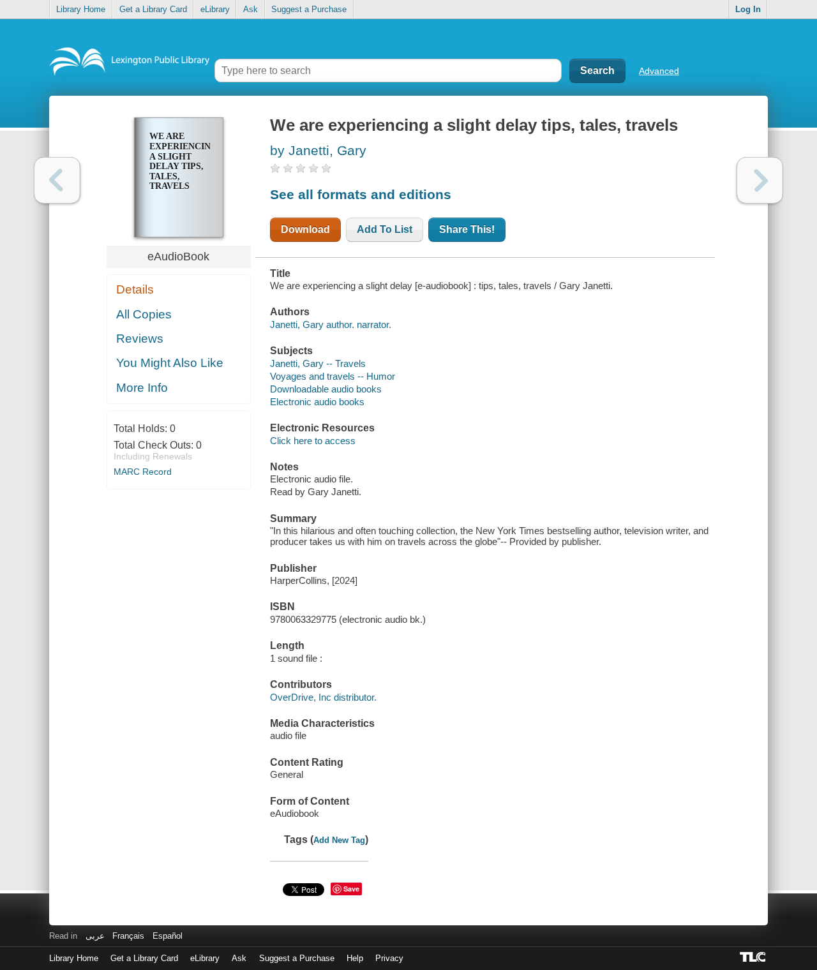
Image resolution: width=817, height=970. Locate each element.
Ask (250, 9)
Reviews (139, 338)
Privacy (389, 958)
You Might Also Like (169, 362)
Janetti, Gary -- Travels (318, 363)
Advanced (659, 71)
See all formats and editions (360, 194)
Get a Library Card (153, 9)
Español (168, 936)
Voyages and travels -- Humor (332, 376)
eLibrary (215, 9)
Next (760, 180)
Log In (748, 9)
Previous (57, 180)
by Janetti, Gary (318, 150)
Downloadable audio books (326, 389)
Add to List (384, 229)
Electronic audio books (317, 401)
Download (305, 229)
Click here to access (313, 440)
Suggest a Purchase (309, 9)
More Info (142, 387)
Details (135, 289)
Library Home (80, 9)
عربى (95, 936)
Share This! (467, 229)
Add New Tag (339, 840)
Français (128, 936)
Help (355, 958)
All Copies (144, 314)
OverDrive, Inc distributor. (323, 697)
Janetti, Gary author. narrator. (330, 324)
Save (351, 888)
